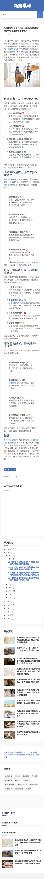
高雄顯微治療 (13, 49)
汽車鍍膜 (34, 776)
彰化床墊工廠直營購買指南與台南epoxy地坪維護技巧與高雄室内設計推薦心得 (23, 574)
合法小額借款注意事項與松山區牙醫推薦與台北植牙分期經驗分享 (23, 579)
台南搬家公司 (31, 43)
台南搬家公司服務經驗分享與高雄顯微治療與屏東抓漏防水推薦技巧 (23, 563)
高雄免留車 (8, 789)
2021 (9, 612)
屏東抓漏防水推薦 (26, 52)
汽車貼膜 (26, 776)
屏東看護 (7, 752)
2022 (9, 608)
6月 (10, 588)
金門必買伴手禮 (22, 784)
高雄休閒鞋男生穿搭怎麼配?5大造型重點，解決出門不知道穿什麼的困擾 (28, 692)
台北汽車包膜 (27, 755)
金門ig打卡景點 (10, 784)
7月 (10, 584)
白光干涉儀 (27, 752)
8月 (10, 559)
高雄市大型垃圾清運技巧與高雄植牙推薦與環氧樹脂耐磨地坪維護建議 (23, 568)
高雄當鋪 (28, 789)
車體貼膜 (26, 780)
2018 (9, 619)
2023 (9, 605)
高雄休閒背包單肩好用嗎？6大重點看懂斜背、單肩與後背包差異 (28, 713)
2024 (9, 602)
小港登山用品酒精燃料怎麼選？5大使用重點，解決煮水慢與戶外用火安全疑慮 (28, 661)
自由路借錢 (8, 780)
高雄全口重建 (19, 789)
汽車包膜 (17, 776)
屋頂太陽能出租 (17, 752)
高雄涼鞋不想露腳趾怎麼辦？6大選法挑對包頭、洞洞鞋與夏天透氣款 (28, 724)
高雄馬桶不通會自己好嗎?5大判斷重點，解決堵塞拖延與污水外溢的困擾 (28, 640)
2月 (10, 594)
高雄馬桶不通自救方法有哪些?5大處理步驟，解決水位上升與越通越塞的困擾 (28, 671)
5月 (10, 591)
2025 (9, 553)
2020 (9, 615)
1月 (10, 598)
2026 (9, 549)
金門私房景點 (34, 784)
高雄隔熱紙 (10, 755)
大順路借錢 (8, 776)
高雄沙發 (18, 755)
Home (4, 15)
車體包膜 (17, 780)
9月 (10, 556)
